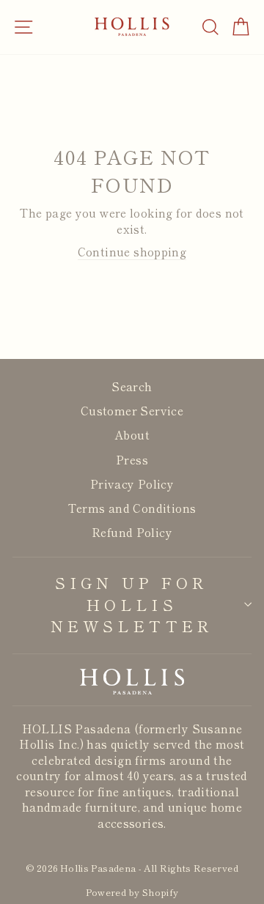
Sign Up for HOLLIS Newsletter (132, 604)
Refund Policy (132, 532)
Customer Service (132, 410)
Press (132, 459)
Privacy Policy (132, 483)
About (132, 434)
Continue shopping (132, 251)
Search (131, 386)
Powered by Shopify (132, 892)
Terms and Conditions (132, 508)
